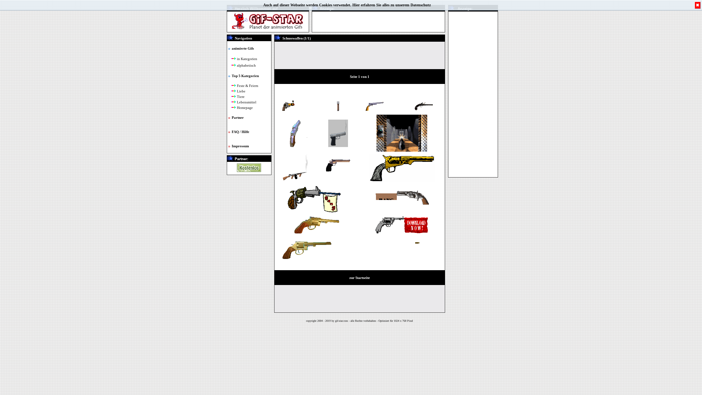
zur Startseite (359, 278)
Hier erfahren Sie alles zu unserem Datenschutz (391, 5)
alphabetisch (246, 65)
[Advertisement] (473, 94)
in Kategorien (247, 59)
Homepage (245, 108)
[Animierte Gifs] (249, 170)
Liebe (241, 91)
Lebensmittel (246, 102)
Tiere (241, 97)
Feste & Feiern (247, 86)
